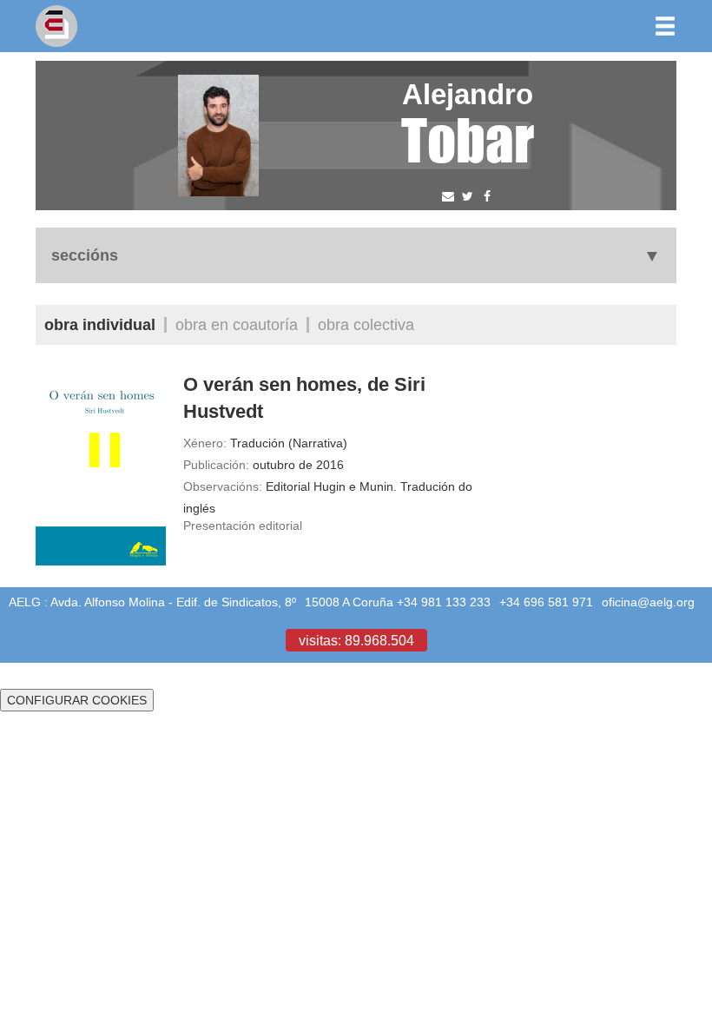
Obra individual (99, 324)
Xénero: (205, 443)
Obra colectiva (366, 324)
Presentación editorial (242, 525)
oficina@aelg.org (648, 602)
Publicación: (216, 465)
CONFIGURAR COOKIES (77, 700)
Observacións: (222, 486)
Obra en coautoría (236, 324)
